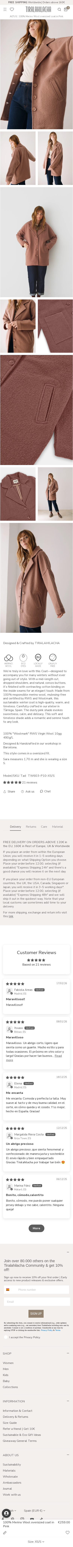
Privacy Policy (47, 1330)
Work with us (12, 1495)
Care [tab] (44, 827)
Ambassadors (12, 1483)
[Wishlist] (12, 9)
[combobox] (10, 1290)
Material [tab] (57, 827)
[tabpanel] (36, 879)
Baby (6, 1381)
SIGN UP (36, 1313)
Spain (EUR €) (33, 1511)
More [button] (36, 1228)
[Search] (56, 9)
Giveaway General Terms (20, 1441)
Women (8, 1363)
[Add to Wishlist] (67, 1532)
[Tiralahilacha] (38, 9)
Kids (5, 1375)
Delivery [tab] (15, 827)
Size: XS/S (34, 1542)
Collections (10, 1387)
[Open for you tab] (6, 1513)
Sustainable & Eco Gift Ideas (22, 1435)
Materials (9, 1471)
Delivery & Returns (15, 1417)
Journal (7, 1489)
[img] (15, 984)
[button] (65, 9)
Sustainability (12, 1465)
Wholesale (10, 1477)
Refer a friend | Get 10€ (19, 1429)
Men (6, 1369)
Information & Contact (17, 1411)
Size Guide (10, 1423)
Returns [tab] (31, 827)
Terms (57, 1330)
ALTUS (13, 16)
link (11, 916)
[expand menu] (5, 9)
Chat (47, 791)
